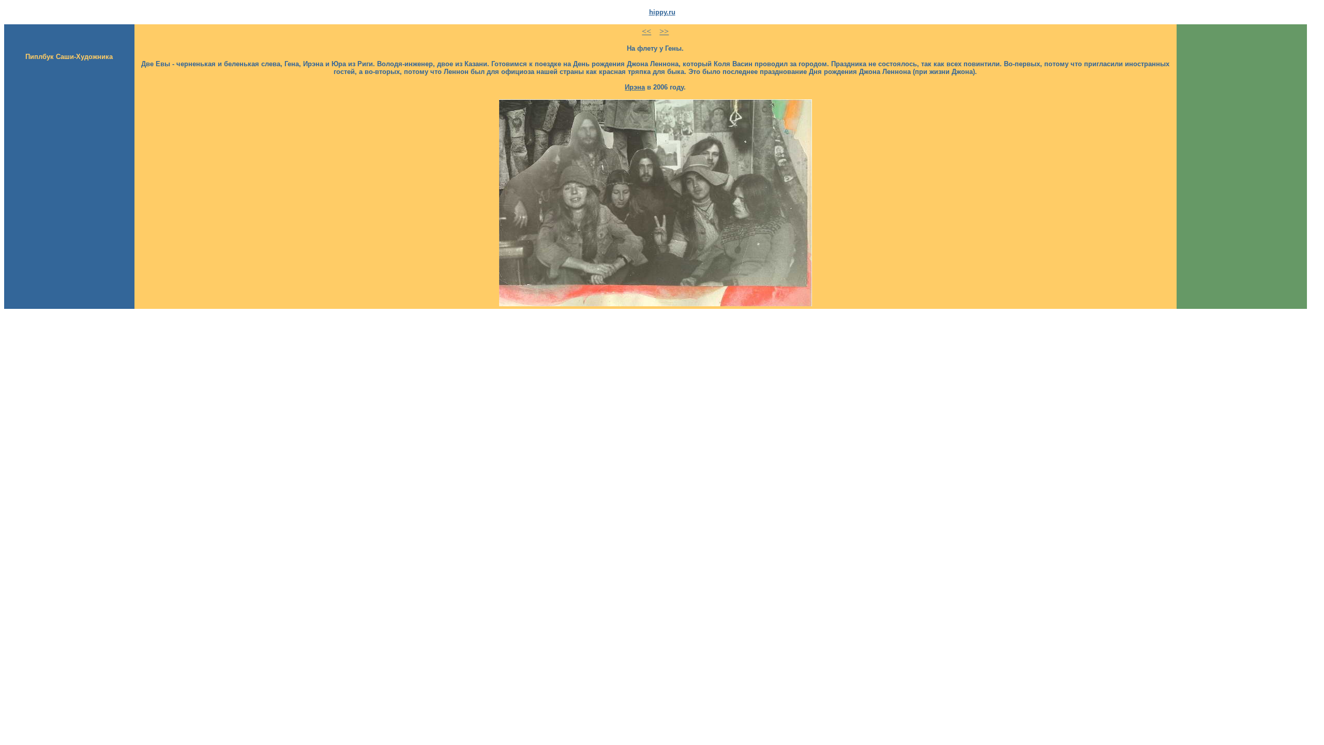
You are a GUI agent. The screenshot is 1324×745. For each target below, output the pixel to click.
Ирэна (635, 87)
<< (646, 31)
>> (664, 31)
